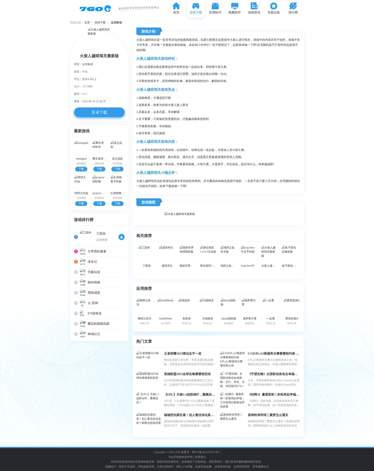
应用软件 (215, 12)
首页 (176, 12)
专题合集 (273, 12)
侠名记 (92, 261)
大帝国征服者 (97, 251)
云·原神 (93, 303)
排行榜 (293, 12)
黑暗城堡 (94, 292)
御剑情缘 (94, 282)
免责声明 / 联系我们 (194, 457)
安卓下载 (99, 112)
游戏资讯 (254, 12)
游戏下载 (196, 12)
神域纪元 (94, 334)
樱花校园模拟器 (98, 323)
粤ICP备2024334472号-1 (206, 452)
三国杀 (101, 233)
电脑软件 (234, 12)
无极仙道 (94, 272)
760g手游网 (175, 457)
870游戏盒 (95, 313)
